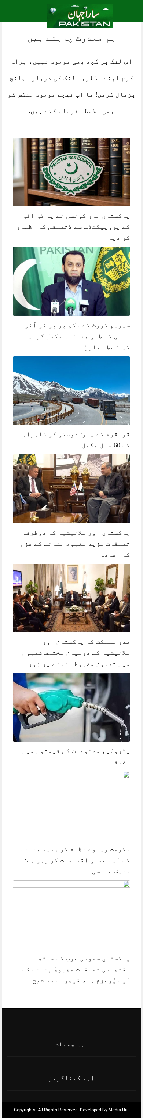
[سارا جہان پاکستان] (80, 15)
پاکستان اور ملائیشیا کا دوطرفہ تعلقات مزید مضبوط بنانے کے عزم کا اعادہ (75, 543)
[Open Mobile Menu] (128, 16)
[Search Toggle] (37, 16)
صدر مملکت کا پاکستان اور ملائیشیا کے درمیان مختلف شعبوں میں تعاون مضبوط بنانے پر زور (76, 652)
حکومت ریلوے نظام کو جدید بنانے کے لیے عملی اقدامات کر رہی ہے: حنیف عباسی (75, 860)
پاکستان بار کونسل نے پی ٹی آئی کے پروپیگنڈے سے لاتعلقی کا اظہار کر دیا (73, 226)
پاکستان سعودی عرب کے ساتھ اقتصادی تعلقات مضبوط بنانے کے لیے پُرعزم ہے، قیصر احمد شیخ (76, 969)
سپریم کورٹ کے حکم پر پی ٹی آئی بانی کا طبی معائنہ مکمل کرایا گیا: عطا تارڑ (77, 336)
